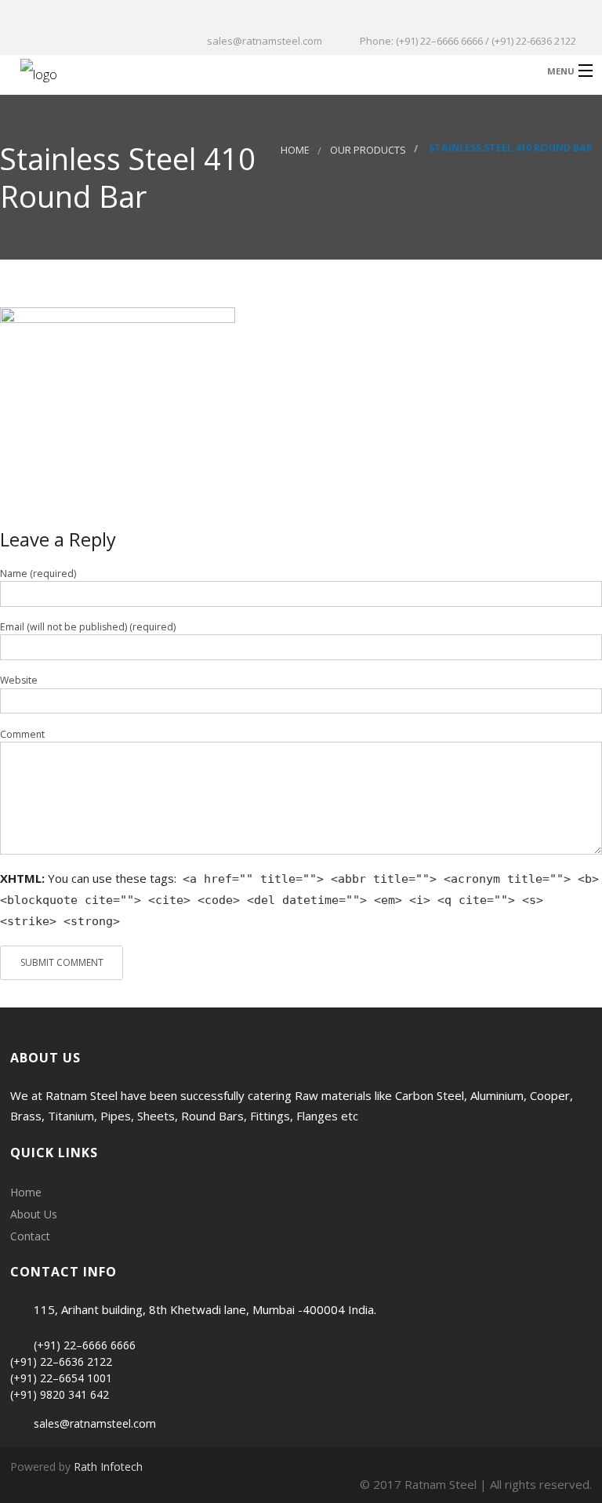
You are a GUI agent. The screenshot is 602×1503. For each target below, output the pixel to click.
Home (295, 150)
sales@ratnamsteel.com (95, 1423)
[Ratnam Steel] (232, 70)
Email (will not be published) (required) (88, 627)
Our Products (368, 150)
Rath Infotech (108, 1466)
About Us (33, 1214)
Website (19, 680)
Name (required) (38, 573)
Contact (30, 1236)
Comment (22, 734)
